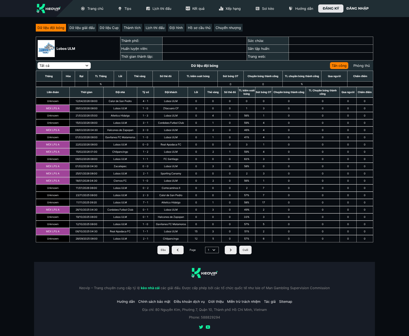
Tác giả (270, 301)
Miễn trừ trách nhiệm (244, 301)
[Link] (48, 8)
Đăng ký (331, 8)
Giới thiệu (216, 301)
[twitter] (201, 327)
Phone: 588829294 (204, 317)
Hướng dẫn (126, 301)
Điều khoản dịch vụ (189, 301)
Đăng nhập (357, 8)
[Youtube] (207, 327)
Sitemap (285, 301)
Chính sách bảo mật (154, 301)
